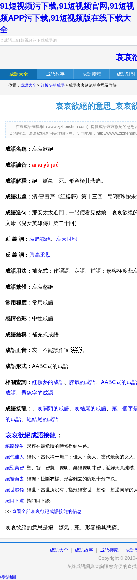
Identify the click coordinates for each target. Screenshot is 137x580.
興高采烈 (40, 255)
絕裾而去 (14, 478)
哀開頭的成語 (53, 408)
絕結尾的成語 (43, 419)
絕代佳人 (14, 456)
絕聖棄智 (14, 467)
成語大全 (28, 85)
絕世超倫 (14, 489)
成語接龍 (109, 550)
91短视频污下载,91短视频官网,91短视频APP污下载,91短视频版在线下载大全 (67, 17)
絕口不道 (14, 500)
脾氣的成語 (82, 382)
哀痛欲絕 (40, 239)
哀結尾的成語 (90, 408)
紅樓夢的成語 (53, 85)
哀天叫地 (66, 239)
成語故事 (84, 550)
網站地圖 (8, 577)
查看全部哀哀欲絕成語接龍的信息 (47, 511)
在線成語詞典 (35, 57)
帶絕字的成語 (37, 392)
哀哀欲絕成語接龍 (30, 435)
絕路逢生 (14, 445)
